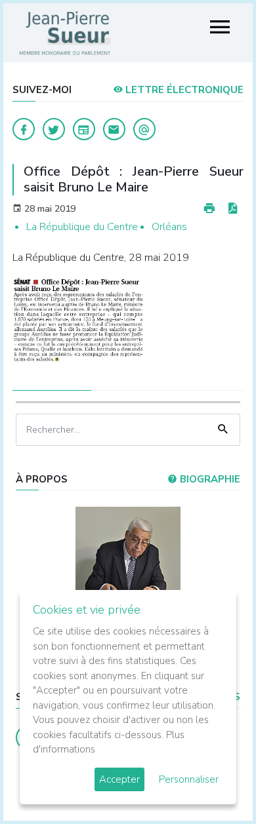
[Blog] (84, 129)
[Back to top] (215, 783)
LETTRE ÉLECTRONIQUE (183, 89)
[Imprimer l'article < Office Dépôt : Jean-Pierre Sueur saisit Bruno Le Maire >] (209, 209)
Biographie (208, 479)
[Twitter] (54, 129)
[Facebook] (23, 129)
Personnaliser (189, 779)
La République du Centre (82, 227)
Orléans (169, 227)
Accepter (119, 779)
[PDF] (232, 209)
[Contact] (114, 129)
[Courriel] (144, 129)
